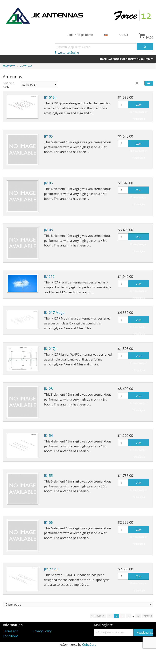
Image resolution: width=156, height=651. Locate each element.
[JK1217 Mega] (22, 319)
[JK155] (22, 489)
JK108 (48, 229)
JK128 (48, 388)
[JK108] (22, 243)
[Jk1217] (22, 283)
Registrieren (84, 34)
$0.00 (149, 37)
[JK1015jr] (22, 106)
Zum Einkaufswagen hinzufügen (138, 105)
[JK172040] (22, 579)
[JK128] (22, 402)
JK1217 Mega (54, 312)
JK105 (48, 136)
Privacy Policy (42, 631)
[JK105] (22, 149)
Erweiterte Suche (67, 52)
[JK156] (22, 535)
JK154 (48, 435)
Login (70, 34)
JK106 (48, 183)
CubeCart (89, 644)
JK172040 (51, 569)
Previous (98, 616)
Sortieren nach (8, 85)
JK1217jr (50, 348)
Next (147, 616)
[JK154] (22, 445)
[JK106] (22, 196)
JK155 (48, 475)
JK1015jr (50, 97)
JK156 (48, 522)
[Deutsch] (105, 34)
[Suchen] (145, 46)
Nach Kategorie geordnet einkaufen (125, 59)
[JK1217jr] (22, 358)
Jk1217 (49, 276)
